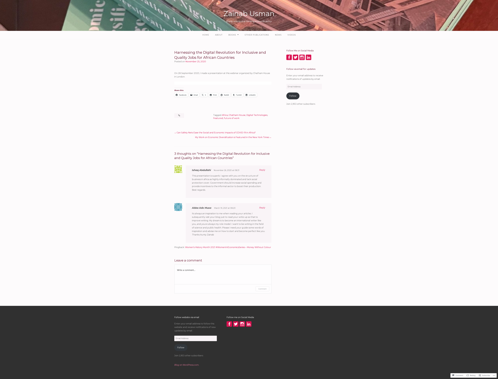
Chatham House (237, 115)
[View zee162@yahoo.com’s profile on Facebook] (289, 57)
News (278, 35)
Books (232, 35)
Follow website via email (186, 317)
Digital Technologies (256, 115)
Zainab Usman (249, 13)
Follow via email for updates (300, 69)
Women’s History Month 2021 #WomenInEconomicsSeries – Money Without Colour (228, 247)
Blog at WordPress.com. (186, 365)
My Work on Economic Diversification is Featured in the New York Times (232, 137)
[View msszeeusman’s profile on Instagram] (302, 57)
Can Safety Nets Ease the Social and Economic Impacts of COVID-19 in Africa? (216, 132)
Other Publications (257, 35)
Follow (292, 96)
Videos (292, 35)
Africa (225, 115)
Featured (218, 118)
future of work (231, 118)
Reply (262, 170)
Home (205, 35)
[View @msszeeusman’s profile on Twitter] (295, 57)
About (218, 35)
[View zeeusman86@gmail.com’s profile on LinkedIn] (308, 57)
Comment (262, 289)
